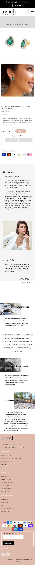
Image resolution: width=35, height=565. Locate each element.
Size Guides (4, 503)
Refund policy (5, 491)
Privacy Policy (5, 485)
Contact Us (4, 499)
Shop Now (17, 5)
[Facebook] (3, 554)
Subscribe (8, 543)
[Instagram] (8, 554)
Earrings (18, 22)
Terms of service (6, 488)
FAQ (2, 506)
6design (18, 562)
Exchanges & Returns (7, 509)
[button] (11, 140)
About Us (4, 476)
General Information (7, 482)
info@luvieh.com (6, 456)
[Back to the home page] (2, 19)
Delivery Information (7, 479)
